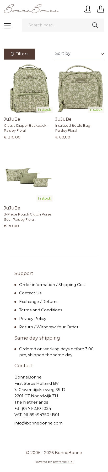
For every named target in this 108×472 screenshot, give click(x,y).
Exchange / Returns (38, 301)
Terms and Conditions (40, 309)
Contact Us (30, 292)
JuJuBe (12, 119)
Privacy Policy (32, 318)
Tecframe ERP (63, 462)
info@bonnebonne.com (38, 423)
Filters (21, 53)
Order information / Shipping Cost (52, 284)
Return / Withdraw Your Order (48, 326)
